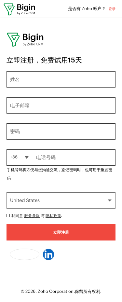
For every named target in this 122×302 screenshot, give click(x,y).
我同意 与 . (36, 215)
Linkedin (48, 254)
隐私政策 (53, 215)
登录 (111, 9)
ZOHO (19, 10)
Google (24, 254)
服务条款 (32, 215)
